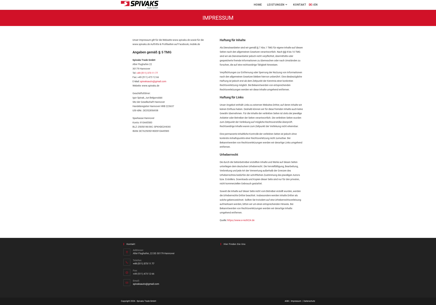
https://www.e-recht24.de (240, 220)
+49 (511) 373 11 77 (147, 73)
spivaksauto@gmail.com (153, 81)
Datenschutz (309, 301)
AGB (287, 301)
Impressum (296, 301)
